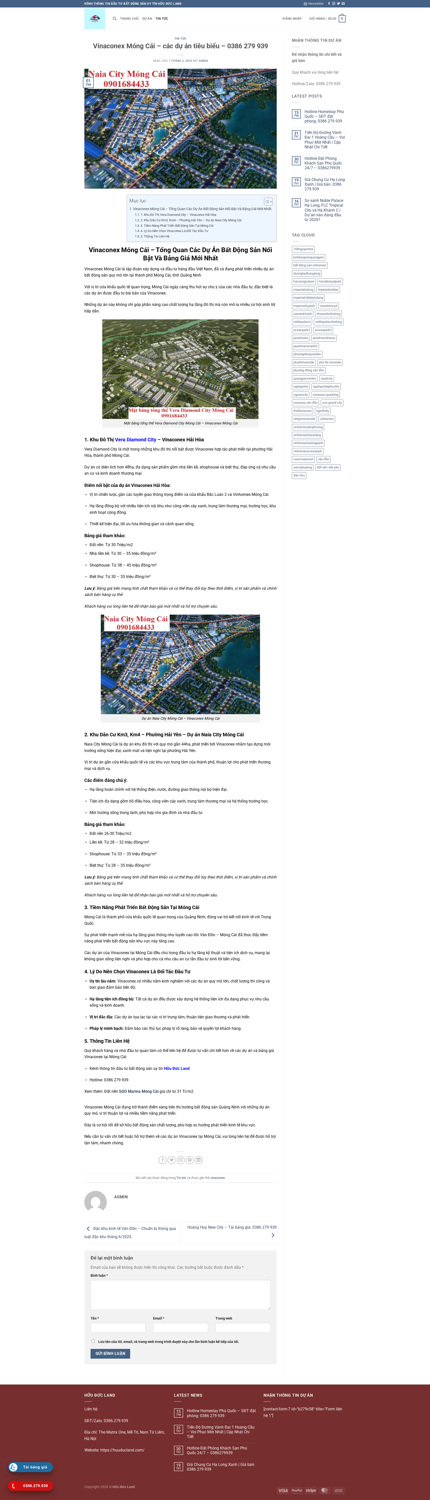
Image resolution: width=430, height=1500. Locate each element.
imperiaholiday (328, 289)
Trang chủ (129, 18)
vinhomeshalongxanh (308, 443)
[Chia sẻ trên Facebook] (163, 1160)
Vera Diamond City (135, 440)
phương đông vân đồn (308, 370)
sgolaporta (300, 386)
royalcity (326, 378)
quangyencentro (304, 378)
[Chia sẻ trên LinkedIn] (199, 1160)
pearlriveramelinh (305, 346)
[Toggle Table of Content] (265, 201)
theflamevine (302, 411)
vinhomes (327, 419)
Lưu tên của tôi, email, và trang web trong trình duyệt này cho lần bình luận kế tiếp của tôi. (168, 1342)
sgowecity (300, 395)
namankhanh (302, 314)
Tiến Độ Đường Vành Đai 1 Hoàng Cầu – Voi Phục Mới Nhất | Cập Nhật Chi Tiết (325, 139)
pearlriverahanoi (324, 338)
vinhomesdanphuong (308, 427)
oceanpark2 (301, 330)
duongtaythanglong (306, 273)
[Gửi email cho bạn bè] (181, 1160)
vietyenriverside (304, 419)
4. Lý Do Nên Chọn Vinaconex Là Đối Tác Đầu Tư (174, 231)
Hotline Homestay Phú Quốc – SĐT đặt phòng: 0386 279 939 (324, 116)
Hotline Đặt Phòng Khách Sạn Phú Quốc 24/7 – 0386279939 (323, 163)
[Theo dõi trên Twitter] (338, 3)
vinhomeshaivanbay (307, 435)
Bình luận (99, 1275)
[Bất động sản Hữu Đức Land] (94, 18)
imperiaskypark (304, 306)
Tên (95, 1318)
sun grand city (332, 402)
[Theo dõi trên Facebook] (328, 3)
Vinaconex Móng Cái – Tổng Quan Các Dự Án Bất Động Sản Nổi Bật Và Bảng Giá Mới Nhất (202, 209)
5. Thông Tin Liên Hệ (155, 236)
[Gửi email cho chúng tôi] (343, 3)
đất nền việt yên (328, 467)
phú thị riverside (330, 362)
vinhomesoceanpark (307, 451)
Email (158, 1318)
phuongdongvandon (307, 354)
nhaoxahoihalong (328, 314)
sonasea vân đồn (305, 402)
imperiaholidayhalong (308, 297)
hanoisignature (303, 281)
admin (203, 60)
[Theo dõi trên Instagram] (333, 3)
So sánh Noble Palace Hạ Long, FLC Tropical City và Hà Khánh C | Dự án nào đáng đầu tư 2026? (324, 210)
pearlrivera (300, 338)
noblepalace (302, 322)
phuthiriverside (303, 362)
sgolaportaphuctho (326, 386)
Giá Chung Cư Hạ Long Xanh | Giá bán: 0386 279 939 (325, 184)
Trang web (223, 1318)
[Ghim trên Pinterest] (190, 1160)
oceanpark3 (323, 330)
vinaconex (218, 1178)
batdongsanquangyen (308, 257)
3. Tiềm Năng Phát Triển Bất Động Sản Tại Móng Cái (177, 226)
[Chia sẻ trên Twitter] (171, 1160)
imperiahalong (303, 289)
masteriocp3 (328, 306)
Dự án (147, 18)
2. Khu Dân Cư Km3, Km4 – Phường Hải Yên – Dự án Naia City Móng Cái (191, 220)
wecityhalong (302, 467)
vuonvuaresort (303, 459)
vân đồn (323, 459)
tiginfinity (322, 411)
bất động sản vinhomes (309, 265)
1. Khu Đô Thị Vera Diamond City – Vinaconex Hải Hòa (178, 215)
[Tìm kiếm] (114, 18)
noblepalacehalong (328, 322)
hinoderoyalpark (330, 281)
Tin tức (162, 18)
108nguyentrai (303, 249)
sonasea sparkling (325, 395)
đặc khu (299, 475)
